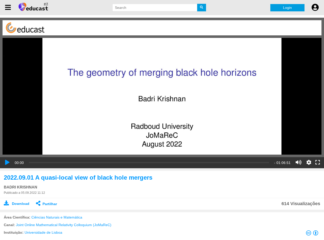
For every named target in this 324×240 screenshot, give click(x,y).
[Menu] (8, 7)
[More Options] (308, 162)
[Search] (201, 7)
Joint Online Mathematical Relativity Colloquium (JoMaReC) (63, 225)
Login (287, 8)
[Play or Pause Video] (7, 162)
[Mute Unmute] (298, 162)
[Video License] (313, 233)
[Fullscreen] (317, 163)
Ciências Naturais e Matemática (56, 217)
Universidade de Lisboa (43, 232)
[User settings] (315, 7)
